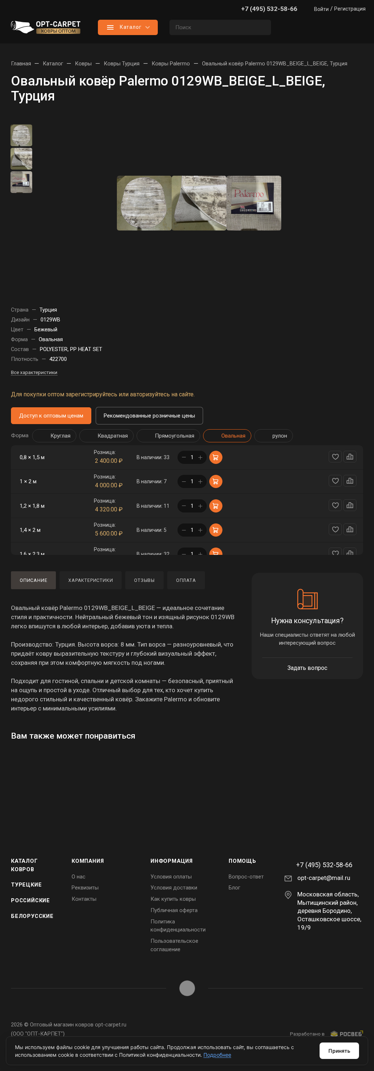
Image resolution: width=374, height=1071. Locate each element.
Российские (30, 900)
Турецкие (26, 884)
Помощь (242, 861)
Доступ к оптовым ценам (51, 415)
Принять (339, 1051)
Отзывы (144, 580)
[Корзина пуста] (352, 27)
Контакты (84, 899)
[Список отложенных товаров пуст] (322, 27)
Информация (171, 861)
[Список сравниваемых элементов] (293, 27)
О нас (78, 876)
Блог (234, 887)
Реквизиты (85, 887)
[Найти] (262, 27)
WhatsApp (187, 988)
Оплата (186, 580)
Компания (88, 861)
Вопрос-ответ (246, 876)
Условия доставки (173, 887)
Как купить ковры (173, 899)
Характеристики (90, 580)
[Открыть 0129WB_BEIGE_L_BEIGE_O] (144, 203)
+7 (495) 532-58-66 (269, 8)
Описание (33, 580)
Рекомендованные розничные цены (149, 415)
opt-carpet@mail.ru (323, 877)
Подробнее (217, 1055)
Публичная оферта (174, 910)
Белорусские (32, 916)
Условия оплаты (171, 876)
